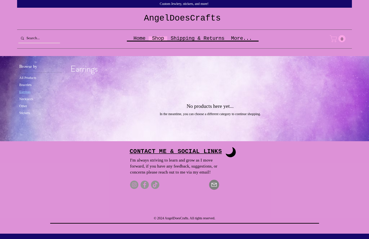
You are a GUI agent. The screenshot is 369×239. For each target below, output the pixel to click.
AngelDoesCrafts (182, 18)
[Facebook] (145, 185)
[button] (338, 38)
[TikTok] (155, 185)
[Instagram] (134, 185)
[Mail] (214, 185)
